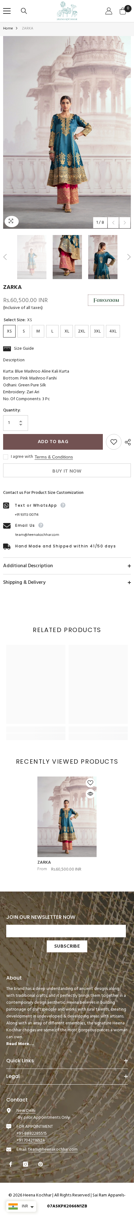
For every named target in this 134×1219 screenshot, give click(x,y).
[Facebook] (11, 1164)
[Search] (24, 11)
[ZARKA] (67, 817)
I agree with (22, 457)
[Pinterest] (41, 1164)
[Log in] (109, 11)
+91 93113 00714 (26, 515)
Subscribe (67, 946)
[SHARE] (126, 442)
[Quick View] (90, 793)
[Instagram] (26, 1164)
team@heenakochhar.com (37, 535)
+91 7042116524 (31, 1140)
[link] (35, 729)
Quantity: (12, 410)
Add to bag (53, 442)
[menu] (7, 11)
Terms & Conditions (54, 456)
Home (8, 28)
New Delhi (26, 1110)
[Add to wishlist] (114, 442)
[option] (67, 132)
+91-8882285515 (32, 1133)
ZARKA (44, 863)
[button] (113, 222)
